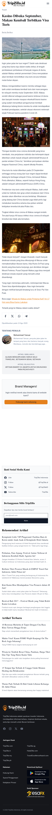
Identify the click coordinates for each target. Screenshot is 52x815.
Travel (4, 10)
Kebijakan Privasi (9, 782)
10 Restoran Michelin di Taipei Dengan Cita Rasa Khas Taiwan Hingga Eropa (24, 626)
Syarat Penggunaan (10, 778)
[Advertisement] (26, 437)
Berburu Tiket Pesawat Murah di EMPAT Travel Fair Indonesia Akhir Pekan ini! (25, 570)
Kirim (26, 521)
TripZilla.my (7, 756)
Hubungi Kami (8, 773)
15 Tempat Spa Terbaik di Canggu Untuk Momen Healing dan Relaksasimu (23, 669)
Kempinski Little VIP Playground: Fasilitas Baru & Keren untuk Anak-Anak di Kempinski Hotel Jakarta (25, 538)
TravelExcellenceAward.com (37, 756)
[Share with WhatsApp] (19, 316)
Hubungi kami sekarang (26, 402)
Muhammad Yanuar (22, 335)
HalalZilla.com (32, 751)
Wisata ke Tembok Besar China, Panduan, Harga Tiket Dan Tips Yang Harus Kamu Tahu (26, 653)
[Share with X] (12, 316)
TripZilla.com (8, 746)
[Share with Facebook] (5, 316)
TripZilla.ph (7, 760)
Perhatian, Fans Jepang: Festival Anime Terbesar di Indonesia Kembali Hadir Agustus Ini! (24, 554)
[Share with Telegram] (26, 316)
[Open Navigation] (48, 3)
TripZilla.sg (31, 746)
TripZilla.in (7, 751)
